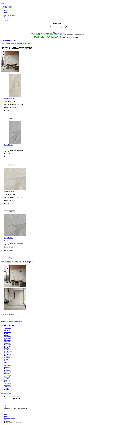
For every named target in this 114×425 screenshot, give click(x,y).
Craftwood (7, 343)
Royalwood (7, 370)
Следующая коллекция (24, 43)
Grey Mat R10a (8, 145)
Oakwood (7, 364)
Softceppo (7, 378)
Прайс (6, 12)
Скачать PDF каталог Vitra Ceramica (11, 321)
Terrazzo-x (7, 385)
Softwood (7, 380)
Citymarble (7, 340)
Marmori (6, 352)
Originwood (7, 365)
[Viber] (11, 314)
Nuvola (6, 362)
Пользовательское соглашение (13, 422)
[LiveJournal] (9, 314)
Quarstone (7, 367)
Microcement (8, 356)
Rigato (6, 369)
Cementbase (7, 338)
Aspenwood (7, 332)
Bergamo (6, 333)
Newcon (6, 361)
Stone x (6, 381)
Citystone (7, 341)
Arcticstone (7, 328)
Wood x (6, 389)
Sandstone (7, 373)
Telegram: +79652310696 (47, 36)
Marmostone (7, 354)
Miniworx (7, 357)
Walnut (6, 388)
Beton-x (6, 335)
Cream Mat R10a (9, 98)
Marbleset (7, 349)
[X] (7, 314)
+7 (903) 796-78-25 (6, 6)
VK (5, 405)
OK (5, 407)
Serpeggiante (8, 375)
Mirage (6, 359)
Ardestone (7, 330)
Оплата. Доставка (9, 15)
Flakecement (7, 344)
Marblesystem (8, 351)
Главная (6, 11)
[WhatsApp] (13, 314)
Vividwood (7, 386)
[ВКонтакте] (1, 314)
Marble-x (6, 348)
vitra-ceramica (5, 40)
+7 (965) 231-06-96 (6, 7)
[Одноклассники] (3, 314)
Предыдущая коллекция (9, 43)
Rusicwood (7, 372)
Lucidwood (7, 346)
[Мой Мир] (5, 314)
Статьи (6, 20)
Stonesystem (7, 383)
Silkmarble (7, 377)
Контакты (7, 17)
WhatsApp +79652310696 (44, 33)
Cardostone (7, 336)
